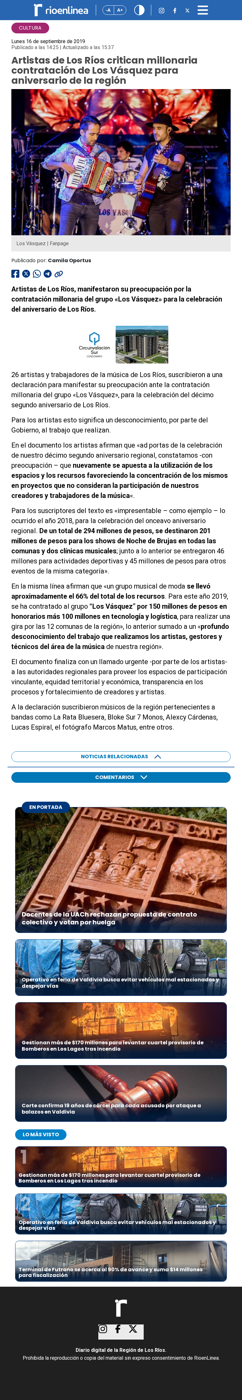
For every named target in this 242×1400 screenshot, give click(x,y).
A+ (120, 10)
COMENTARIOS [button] (114, 777)
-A (108, 10)
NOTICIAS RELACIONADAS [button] (114, 756)
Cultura (30, 27)
